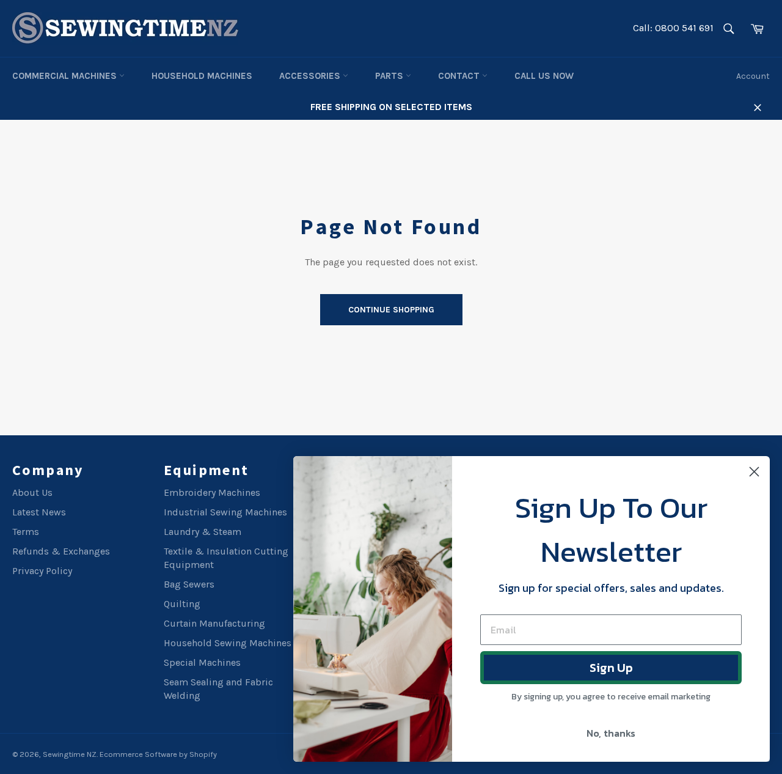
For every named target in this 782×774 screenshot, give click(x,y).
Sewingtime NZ (70, 754)
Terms (25, 531)
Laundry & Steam (202, 531)
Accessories (311, 75)
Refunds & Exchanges (61, 551)
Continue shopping (391, 309)
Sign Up (611, 667)
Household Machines (202, 75)
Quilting (182, 604)
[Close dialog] (754, 471)
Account (753, 76)
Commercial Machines (65, 75)
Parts (390, 75)
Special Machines (202, 662)
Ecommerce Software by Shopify (158, 754)
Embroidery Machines (212, 492)
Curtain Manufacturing (214, 623)
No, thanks (610, 733)
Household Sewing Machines (227, 643)
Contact (460, 75)
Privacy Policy (42, 571)
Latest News (39, 512)
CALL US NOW (544, 75)
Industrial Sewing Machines (225, 512)
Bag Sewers (189, 584)
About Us (32, 492)
